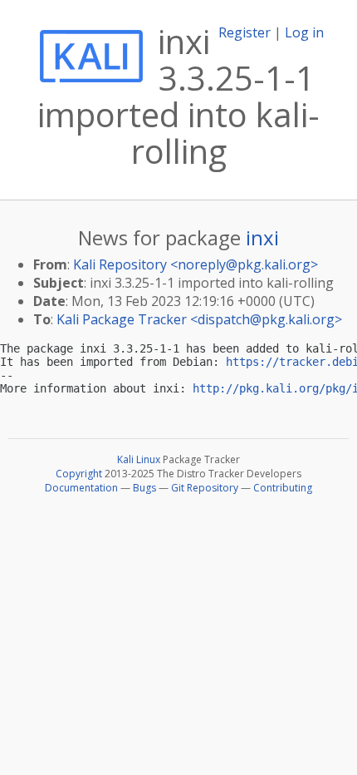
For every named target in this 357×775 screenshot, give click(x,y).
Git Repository (204, 488)
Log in (304, 32)
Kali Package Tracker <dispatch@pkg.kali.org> (199, 319)
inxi (262, 237)
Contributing (282, 488)
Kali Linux (138, 459)
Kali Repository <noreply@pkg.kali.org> (195, 264)
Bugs (144, 488)
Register (244, 32)
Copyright (79, 473)
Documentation (81, 488)
